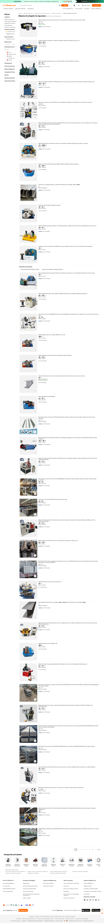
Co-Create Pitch (6, 886)
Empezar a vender (88, 886)
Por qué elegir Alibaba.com (9, 883)
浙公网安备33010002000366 (75, 920)
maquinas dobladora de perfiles (58, 873)
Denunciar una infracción (69, 898)
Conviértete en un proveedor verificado (92, 891)
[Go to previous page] (72, 849)
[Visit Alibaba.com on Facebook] (84, 900)
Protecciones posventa (28, 891)
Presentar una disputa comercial (71, 888)
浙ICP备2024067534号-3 (88, 920)
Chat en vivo (66, 886)
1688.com (37, 916)
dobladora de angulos (33, 873)
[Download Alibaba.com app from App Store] (86, 910)
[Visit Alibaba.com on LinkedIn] (87, 900)
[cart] (79, 5)
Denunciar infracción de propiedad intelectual (71, 894)
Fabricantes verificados (48, 883)
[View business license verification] (64, 921)
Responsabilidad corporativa (9, 888)
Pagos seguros (26, 883)
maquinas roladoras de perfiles (80, 871)
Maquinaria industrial (28, 13)
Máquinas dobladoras (56, 13)
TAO (63, 916)
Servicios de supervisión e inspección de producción (31, 894)
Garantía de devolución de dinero (30, 886)
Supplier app (60, 910)
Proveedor (48, 26)
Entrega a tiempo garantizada (29, 888)
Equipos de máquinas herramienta (42, 13)
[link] (102, 909)
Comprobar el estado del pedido (91, 888)
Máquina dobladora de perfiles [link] (70, 13)
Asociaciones (87, 894)
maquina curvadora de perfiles (13, 873)
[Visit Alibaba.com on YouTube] (96, 900)
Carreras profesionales (8, 891)
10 (92, 849)
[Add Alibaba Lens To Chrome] (23, 910)
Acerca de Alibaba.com (8, 880)
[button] (60, 5)
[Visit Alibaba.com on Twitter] (90, 900)
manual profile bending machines (58, 871)
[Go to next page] (96, 849)
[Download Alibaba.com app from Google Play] (96, 910)
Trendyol (67, 916)
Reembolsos (66, 891)
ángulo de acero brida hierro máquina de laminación (52, 269)
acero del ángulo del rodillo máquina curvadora (29, 269)
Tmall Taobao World (45, 916)
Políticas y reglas (26, 898)
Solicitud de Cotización (48, 886)
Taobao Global (58, 916)
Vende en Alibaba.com (89, 883)
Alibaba (20, 13)
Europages (72, 916)
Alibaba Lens (10, 910)
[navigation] (11, 432)
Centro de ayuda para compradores (71, 883)
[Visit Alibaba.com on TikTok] (99, 900)
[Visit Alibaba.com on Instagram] (93, 900)
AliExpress (32, 916)
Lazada (52, 916)
